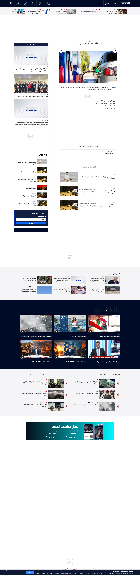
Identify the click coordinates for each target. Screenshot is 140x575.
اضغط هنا (37, 573)
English (11, 4)
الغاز (115, 89)
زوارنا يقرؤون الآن (113, 274)
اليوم (111, 87)
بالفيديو (108, 310)
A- (64, 50)
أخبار (114, 3)
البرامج (107, 3)
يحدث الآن (32, 44)
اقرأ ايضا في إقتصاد (89, 167)
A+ (61, 50)
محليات (45, 94)
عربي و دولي (44, 66)
